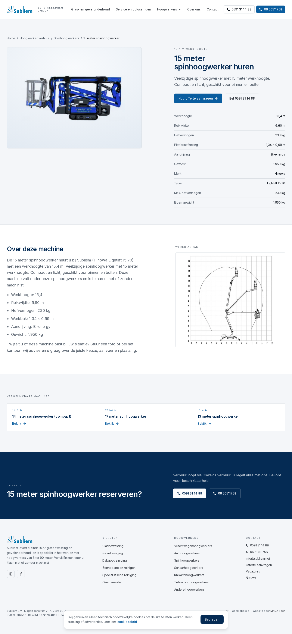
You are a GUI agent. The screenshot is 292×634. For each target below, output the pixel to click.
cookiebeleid (127, 622)
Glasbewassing (113, 546)
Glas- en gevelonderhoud (90, 9)
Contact (212, 9)
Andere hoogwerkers (189, 589)
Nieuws (251, 578)
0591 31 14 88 (241, 9)
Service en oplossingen (133, 9)
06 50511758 (227, 493)
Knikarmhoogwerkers (189, 575)
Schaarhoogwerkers (188, 567)
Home (11, 38)
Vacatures (253, 571)
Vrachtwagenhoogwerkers (193, 546)
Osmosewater (112, 582)
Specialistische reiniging (119, 575)
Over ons (194, 9)
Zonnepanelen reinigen (119, 567)
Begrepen (212, 619)
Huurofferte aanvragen (195, 98)
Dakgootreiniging (114, 560)
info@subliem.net (258, 558)
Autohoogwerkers (187, 553)
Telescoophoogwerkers (191, 582)
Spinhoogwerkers (66, 38)
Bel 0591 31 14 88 (242, 98)
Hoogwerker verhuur (34, 38)
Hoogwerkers (167, 9)
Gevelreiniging (112, 553)
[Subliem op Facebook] (21, 574)
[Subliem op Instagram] (11, 574)
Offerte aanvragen (259, 565)
